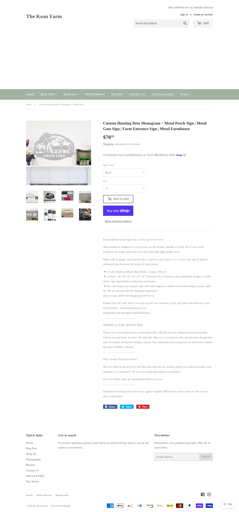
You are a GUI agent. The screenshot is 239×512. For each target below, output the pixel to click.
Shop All (70, 94)
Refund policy (62, 495)
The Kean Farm (44, 16)
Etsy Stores (32, 481)
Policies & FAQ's (163, 94)
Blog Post (48, 94)
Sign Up (206, 457)
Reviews (117, 94)
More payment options (118, 221)
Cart (205, 23)
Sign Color (108, 165)
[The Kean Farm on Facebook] (203, 495)
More (184, 94)
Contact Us (137, 94)
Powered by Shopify (60, 506)
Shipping (108, 144)
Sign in (184, 14)
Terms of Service (44, 495)
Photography (95, 94)
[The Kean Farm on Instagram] (209, 495)
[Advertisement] (119, 61)
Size (105, 181)
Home (30, 94)
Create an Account (203, 14)
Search (29, 495)
